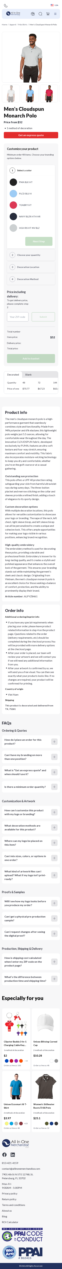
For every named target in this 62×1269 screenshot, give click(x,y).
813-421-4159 (10, 1162)
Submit (43, 316)
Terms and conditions (13, 1204)
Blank (28, 374)
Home (4, 24)
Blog (4, 1216)
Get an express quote (31, 135)
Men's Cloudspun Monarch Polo (43, 24)
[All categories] (55, 13)
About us (7, 1210)
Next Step (39, 241)
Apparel (13, 24)
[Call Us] (6, 6)
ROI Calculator (10, 1222)
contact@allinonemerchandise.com (18, 1168)
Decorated (13, 374)
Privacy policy (9, 1193)
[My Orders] (33, 14)
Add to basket (31, 358)
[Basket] (48, 14)
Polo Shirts (22, 24)
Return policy (9, 1199)
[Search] (40, 14)
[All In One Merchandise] (13, 13)
